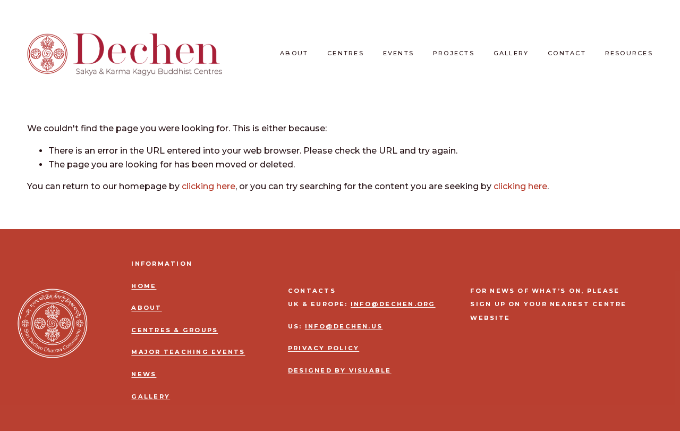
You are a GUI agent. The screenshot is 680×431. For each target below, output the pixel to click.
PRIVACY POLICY (323, 348)
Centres (345, 53)
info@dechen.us (343, 326)
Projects (453, 53)
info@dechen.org (393, 304)
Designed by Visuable (340, 370)
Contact (567, 53)
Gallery (511, 53)
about (146, 308)
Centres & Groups (174, 330)
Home (143, 286)
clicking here (208, 186)
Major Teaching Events (188, 352)
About (294, 53)
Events (398, 53)
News (143, 374)
